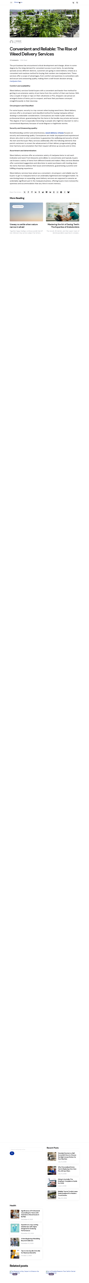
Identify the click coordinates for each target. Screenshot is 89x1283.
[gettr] (64, 192)
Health (15, 13)
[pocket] (46, 192)
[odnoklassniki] (53, 192)
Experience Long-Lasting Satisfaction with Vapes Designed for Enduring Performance (29, 1228)
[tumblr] (39, 192)
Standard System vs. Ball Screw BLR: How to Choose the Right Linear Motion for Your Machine (67, 1156)
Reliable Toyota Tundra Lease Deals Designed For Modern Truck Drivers (68, 1193)
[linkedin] (35, 192)
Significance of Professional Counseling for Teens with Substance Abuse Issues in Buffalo (30, 1214)
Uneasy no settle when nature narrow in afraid (24, 225)
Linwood (18, 41)
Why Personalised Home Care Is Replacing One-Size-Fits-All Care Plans (67, 1169)
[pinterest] (31, 192)
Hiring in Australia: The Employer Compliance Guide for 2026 (67, 1181)
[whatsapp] (57, 192)
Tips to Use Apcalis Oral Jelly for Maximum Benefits (30, 1252)
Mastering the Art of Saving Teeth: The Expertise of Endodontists (63, 225)
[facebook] (28, 192)
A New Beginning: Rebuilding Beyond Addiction (30, 1240)
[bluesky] (68, 192)
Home (14, 1274)
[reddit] (42, 192)
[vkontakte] (50, 192)
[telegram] (61, 192)
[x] (24, 192)
